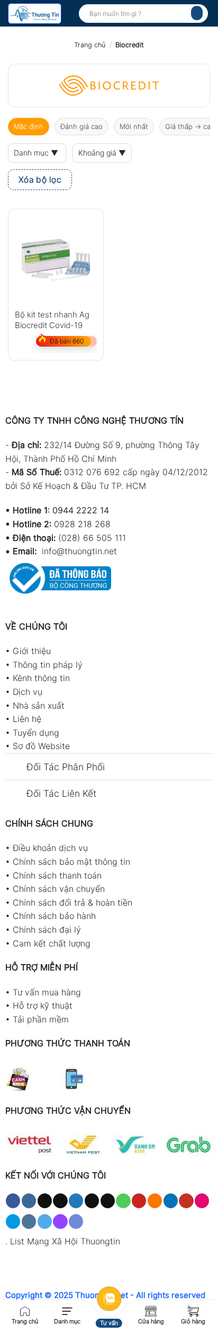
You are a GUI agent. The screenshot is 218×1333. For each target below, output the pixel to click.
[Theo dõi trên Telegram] (45, 1221)
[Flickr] (202, 1200)
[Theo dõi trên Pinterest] (139, 1200)
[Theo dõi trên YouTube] (186, 1200)
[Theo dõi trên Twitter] (76, 1200)
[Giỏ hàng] (193, 1310)
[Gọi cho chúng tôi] (123, 1200)
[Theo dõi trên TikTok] (45, 1200)
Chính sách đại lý (47, 929)
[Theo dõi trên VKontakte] (29, 1221)
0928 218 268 (82, 524)
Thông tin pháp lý (48, 664)
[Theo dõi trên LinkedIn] (171, 1200)
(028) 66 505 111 (92, 537)
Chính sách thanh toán (57, 875)
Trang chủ (89, 45)
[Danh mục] (67, 1310)
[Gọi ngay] (25, 1310)
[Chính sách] (151, 1310)
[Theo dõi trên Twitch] (60, 1221)
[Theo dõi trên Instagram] (29, 1200)
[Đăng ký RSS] (155, 1200)
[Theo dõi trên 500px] (13, 1221)
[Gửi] (197, 13)
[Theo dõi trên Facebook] (13, 1200)
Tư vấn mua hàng (47, 992)
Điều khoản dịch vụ (50, 847)
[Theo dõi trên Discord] (76, 1221)
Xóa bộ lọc (40, 180)
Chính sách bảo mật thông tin (71, 861)
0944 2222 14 (80, 510)
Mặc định (28, 126)
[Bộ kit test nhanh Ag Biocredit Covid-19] (56, 257)
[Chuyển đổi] (15, 767)
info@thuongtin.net (79, 551)
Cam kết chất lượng (51, 943)
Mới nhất (134, 126)
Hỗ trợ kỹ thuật (42, 1005)
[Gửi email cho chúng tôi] (108, 1200)
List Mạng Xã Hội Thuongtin (65, 1241)
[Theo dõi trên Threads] (92, 1200)
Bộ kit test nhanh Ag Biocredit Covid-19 (52, 319)
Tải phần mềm (41, 1019)
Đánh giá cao (81, 126)
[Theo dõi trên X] (60, 1200)
